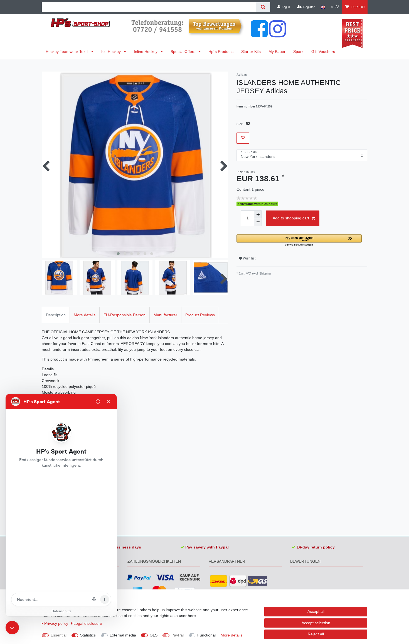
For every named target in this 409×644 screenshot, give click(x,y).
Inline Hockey (146, 51)
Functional (206, 635)
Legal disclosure (87, 623)
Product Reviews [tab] (200, 315)
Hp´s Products (220, 51)
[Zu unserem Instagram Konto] (277, 34)
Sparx (298, 51)
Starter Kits (251, 51)
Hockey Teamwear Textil (67, 51)
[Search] (263, 7)
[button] (299, 240)
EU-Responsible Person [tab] (125, 315)
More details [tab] (84, 315)
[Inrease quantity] (258, 214)
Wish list (248, 258)
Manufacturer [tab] (165, 315)
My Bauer (276, 51)
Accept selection (316, 623)
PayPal (177, 635)
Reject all (316, 634)
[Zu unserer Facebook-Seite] (259, 34)
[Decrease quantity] (258, 222)
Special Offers (183, 51)
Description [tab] (56, 315)
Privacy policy (56, 623)
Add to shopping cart (291, 218)
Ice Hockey (111, 51)
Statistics (88, 635)
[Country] (323, 7)
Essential (58, 635)
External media (123, 635)
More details (231, 635)
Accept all (315, 611)
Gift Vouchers (323, 51)
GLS (153, 635)
